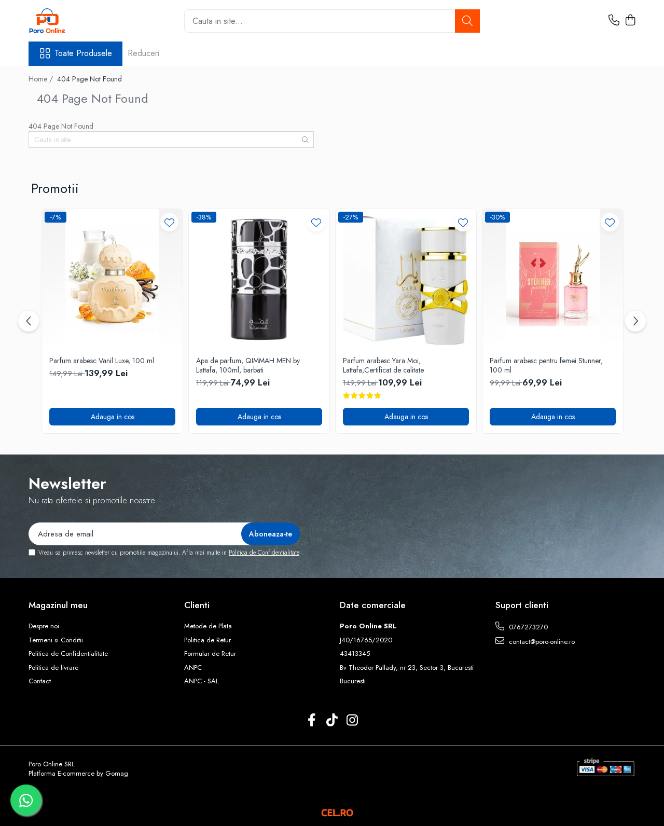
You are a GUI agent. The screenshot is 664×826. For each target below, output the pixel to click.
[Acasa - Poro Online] (80, 21)
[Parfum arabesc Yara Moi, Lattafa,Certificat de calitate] (406, 279)
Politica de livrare (53, 667)
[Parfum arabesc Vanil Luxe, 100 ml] (112, 279)
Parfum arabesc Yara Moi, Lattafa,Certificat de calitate (383, 365)
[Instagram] (352, 720)
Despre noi (44, 626)
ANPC (193, 667)
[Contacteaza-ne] (613, 21)
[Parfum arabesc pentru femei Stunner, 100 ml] (552, 279)
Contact (40, 681)
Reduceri (143, 53)
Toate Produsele (83, 53)
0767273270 (527, 627)
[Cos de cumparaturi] (630, 21)
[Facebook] (312, 720)
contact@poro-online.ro (541, 641)
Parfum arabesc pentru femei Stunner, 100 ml (546, 365)
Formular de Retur (210, 653)
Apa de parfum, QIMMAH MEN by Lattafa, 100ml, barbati (248, 365)
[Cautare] (467, 21)
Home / (42, 79)
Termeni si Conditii (56, 640)
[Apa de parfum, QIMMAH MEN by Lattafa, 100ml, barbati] (259, 279)
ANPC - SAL (201, 681)
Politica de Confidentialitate (264, 552)
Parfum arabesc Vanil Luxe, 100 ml (101, 360)
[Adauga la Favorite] (169, 222)
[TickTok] (332, 720)
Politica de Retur (207, 640)
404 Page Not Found (89, 79)
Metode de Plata (208, 626)
